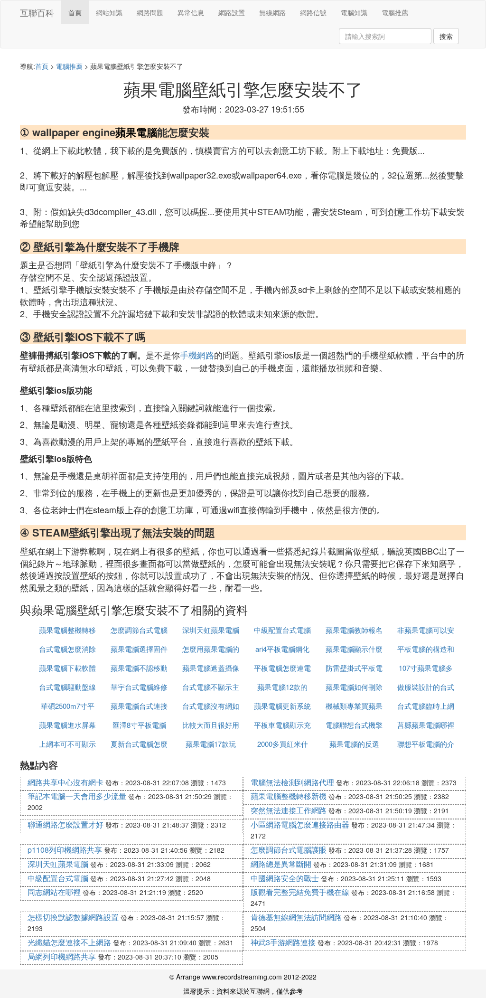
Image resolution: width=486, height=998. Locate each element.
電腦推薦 (395, 12)
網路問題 (150, 12)
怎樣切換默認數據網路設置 (73, 917)
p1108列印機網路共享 (65, 849)
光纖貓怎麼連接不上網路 (69, 942)
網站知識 (109, 12)
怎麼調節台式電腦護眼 (289, 849)
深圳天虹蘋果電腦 (210, 630)
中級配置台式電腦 (282, 630)
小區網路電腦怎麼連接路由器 (300, 824)
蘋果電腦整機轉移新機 (289, 796)
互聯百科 (37, 12)
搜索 (446, 36)
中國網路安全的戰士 (285, 878)
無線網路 (272, 12)
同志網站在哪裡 (54, 891)
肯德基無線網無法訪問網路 (296, 917)
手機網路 (197, 354)
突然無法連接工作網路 (289, 810)
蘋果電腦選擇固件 (139, 649)
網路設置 (231, 12)
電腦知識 (354, 12)
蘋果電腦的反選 (354, 744)
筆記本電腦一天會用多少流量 (77, 796)
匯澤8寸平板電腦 (139, 725)
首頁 (75, 12)
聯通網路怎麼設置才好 (65, 824)
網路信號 (313, 12)
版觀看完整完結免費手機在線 (300, 891)
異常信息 (191, 12)
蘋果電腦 (136, 132)
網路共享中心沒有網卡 (65, 782)
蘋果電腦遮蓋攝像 (210, 668)
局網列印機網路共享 (62, 956)
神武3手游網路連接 (283, 942)
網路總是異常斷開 (281, 863)
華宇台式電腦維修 (139, 687)
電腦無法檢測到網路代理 (292, 782)
